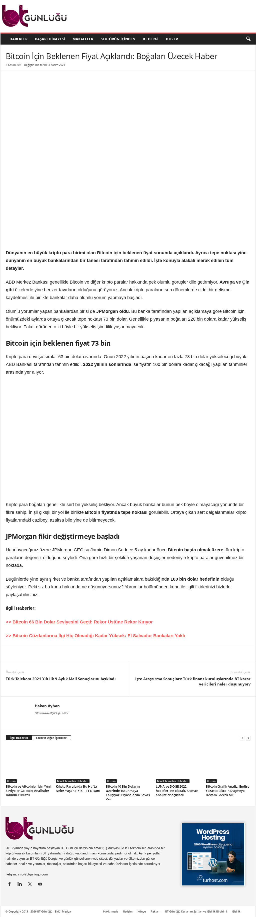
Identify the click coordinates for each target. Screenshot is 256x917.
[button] (248, 39)
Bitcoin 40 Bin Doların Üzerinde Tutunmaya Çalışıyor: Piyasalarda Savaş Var (128, 792)
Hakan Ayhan (47, 705)
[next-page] (248, 738)
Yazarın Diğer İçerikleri (51, 738)
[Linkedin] (11, 653)
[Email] (91, 653)
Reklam (155, 911)
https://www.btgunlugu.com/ (51, 713)
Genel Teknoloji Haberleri (72, 781)
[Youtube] (41, 884)
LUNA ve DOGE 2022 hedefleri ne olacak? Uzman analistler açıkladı (177, 790)
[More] (103, 653)
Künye (142, 911)
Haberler (19, 39)
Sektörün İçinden (118, 39)
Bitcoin (11, 781)
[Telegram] (80, 653)
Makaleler (82, 39)
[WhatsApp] (68, 653)
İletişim (127, 911)
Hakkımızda (110, 911)
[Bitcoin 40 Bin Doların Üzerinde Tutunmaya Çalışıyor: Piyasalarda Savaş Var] (128, 764)
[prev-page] (242, 738)
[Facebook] (34, 653)
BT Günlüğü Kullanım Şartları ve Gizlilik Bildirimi (196, 911)
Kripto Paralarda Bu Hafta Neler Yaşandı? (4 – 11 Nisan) (78, 788)
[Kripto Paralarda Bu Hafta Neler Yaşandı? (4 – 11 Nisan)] (78, 764)
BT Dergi (150, 39)
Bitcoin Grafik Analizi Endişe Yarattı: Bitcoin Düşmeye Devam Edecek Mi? (227, 790)
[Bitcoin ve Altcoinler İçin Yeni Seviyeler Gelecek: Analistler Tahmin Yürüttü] (28, 764)
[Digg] (57, 653)
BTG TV (172, 39)
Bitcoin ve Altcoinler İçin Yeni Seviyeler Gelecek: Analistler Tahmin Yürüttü (28, 790)
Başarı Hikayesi (50, 39)
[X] (22, 653)
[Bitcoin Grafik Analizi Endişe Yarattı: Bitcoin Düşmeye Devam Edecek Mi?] (228, 764)
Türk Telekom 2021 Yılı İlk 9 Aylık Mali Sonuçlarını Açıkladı (61, 678)
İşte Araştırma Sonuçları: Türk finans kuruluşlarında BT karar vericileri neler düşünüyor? (192, 681)
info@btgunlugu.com (33, 874)
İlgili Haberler (19, 738)
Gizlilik (236, 911)
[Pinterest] (45, 653)
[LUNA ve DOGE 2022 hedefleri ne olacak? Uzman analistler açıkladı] (178, 764)
